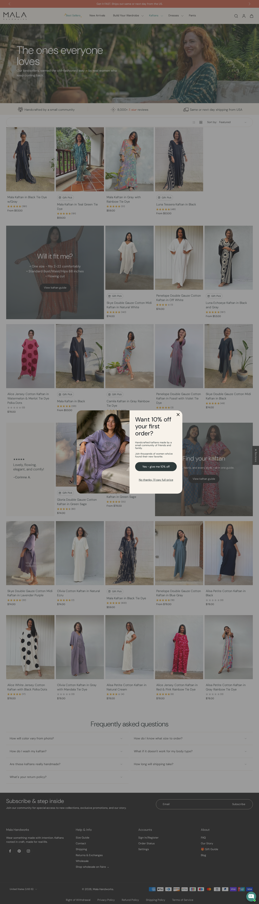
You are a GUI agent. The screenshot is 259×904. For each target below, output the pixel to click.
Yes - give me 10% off (156, 466)
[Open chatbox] (251, 897)
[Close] (178, 414)
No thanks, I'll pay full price (156, 480)
